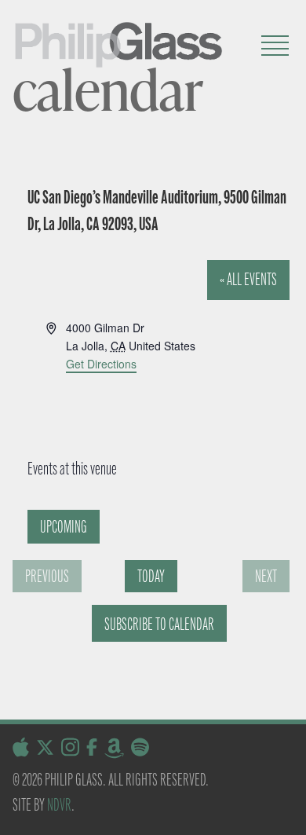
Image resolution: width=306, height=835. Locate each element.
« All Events (248, 279)
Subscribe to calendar (159, 624)
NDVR (59, 805)
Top (288, 813)
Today (151, 576)
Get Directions (101, 364)
